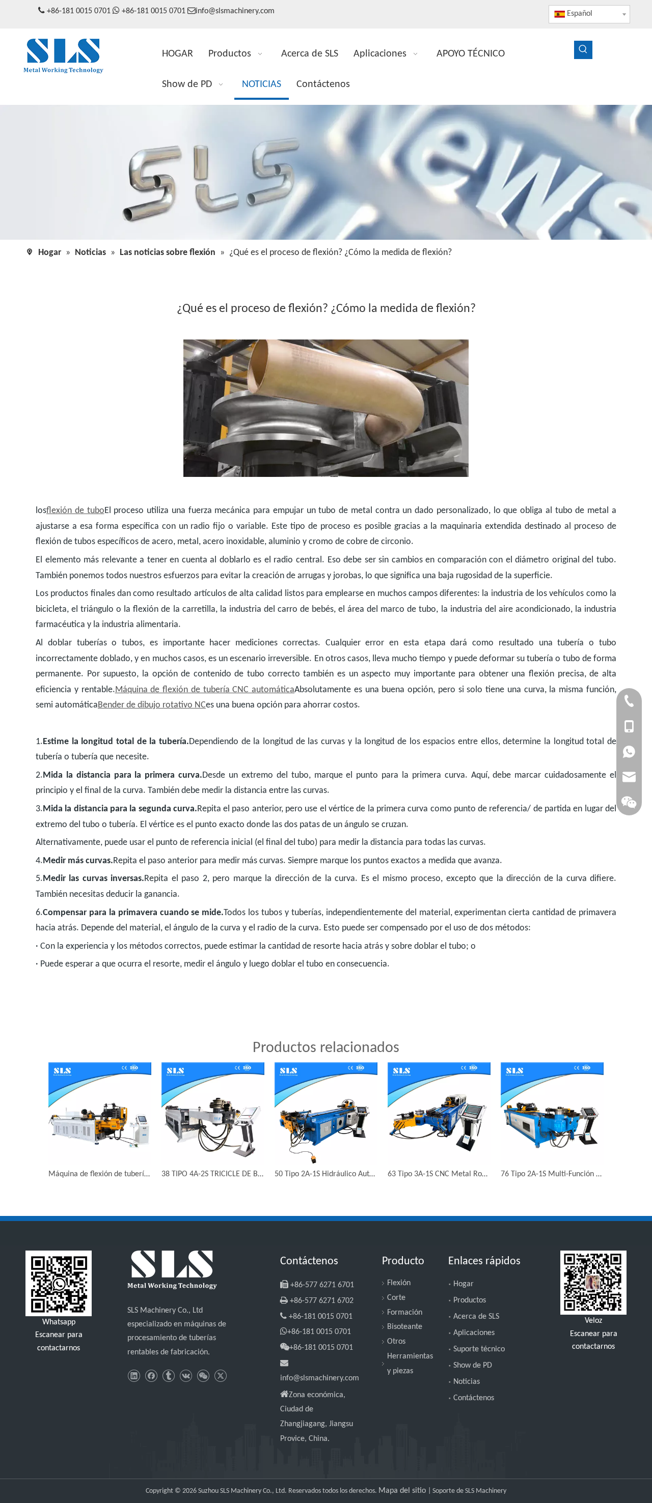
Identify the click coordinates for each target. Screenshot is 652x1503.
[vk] (185, 1376)
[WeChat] (203, 1376)
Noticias (466, 1382)
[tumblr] (168, 1376)
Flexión (399, 1283)
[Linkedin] (133, 1376)
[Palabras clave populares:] (583, 50)
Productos (469, 1300)
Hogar (463, 1284)
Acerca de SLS (476, 1317)
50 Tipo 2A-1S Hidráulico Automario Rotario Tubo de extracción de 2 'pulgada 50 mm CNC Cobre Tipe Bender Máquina (326, 1174)
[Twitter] (220, 1376)
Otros (396, 1342)
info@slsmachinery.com (235, 11)
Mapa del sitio (403, 1491)
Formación (404, 1313)
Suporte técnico (479, 1349)
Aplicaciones (474, 1333)
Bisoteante (404, 1327)
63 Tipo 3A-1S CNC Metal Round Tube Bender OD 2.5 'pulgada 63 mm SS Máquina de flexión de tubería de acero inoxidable (439, 1174)
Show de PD (472, 1366)
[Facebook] (151, 1376)
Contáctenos (473, 1398)
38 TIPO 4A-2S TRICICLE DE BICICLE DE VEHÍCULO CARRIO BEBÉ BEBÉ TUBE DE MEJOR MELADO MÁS (212, 1174)
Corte (396, 1298)
